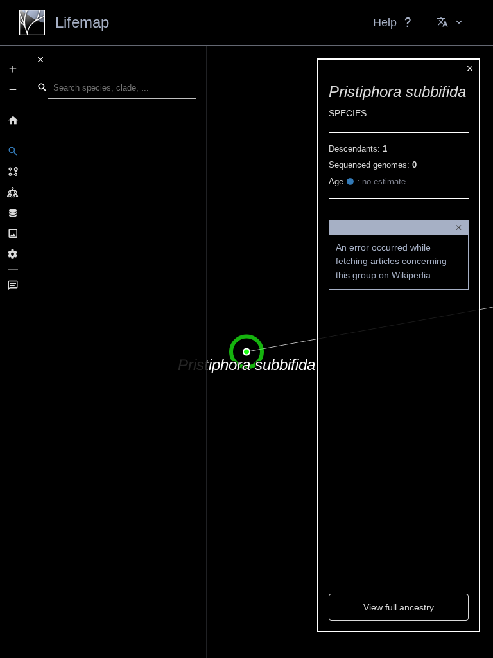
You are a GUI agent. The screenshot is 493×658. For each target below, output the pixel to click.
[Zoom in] (13, 68)
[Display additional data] (13, 212)
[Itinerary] (13, 171)
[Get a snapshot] (13, 233)
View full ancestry (398, 607)
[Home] (13, 120)
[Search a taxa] (13, 151)
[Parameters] (13, 254)
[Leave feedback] (13, 285)
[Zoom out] (13, 89)
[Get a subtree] (13, 192)
